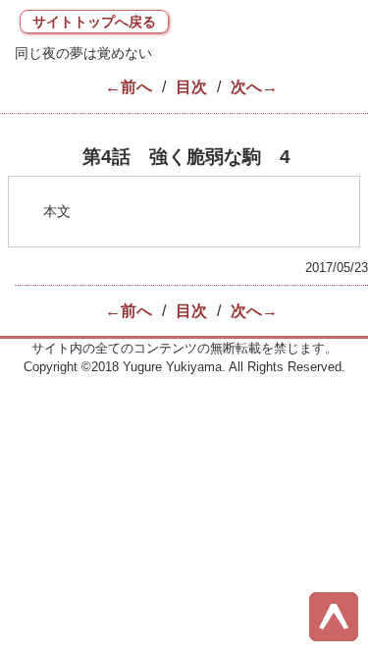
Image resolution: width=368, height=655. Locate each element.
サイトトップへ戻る (94, 21)
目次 (191, 87)
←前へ (128, 87)
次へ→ (254, 87)
